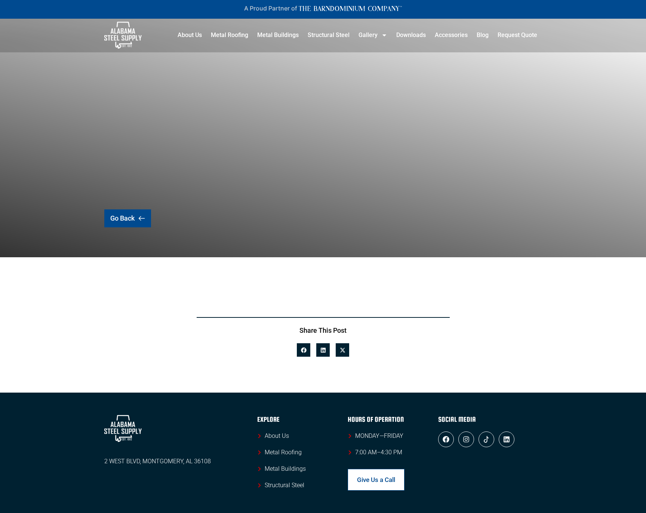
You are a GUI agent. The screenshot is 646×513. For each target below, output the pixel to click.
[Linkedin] (506, 439)
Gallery (368, 35)
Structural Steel (329, 35)
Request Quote (517, 35)
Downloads (411, 35)
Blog (483, 35)
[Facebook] (446, 439)
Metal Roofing (229, 35)
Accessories (451, 35)
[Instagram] (466, 439)
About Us (190, 35)
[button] (303, 350)
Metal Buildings (278, 35)
